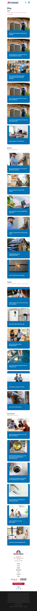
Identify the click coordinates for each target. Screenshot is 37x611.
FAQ (18, 572)
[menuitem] (11, 606)
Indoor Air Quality (10, 14)
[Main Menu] (29, 2)
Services (18, 563)
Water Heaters (19, 283)
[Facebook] (16, 588)
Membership (18, 570)
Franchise (18, 574)
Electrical (8, 149)
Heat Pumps (16, 12)
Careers (18, 565)
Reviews (18, 567)
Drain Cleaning (13, 283)
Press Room (16, 415)
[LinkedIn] (20, 588)
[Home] (12, 2)
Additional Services (10, 415)
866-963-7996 (18, 556)
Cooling (8, 12)
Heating (12, 12)
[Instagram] (18, 588)
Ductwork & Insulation (22, 12)
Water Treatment (25, 283)
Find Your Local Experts (18, 583)
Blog (18, 576)
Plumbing (8, 283)
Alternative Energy (14, 149)
